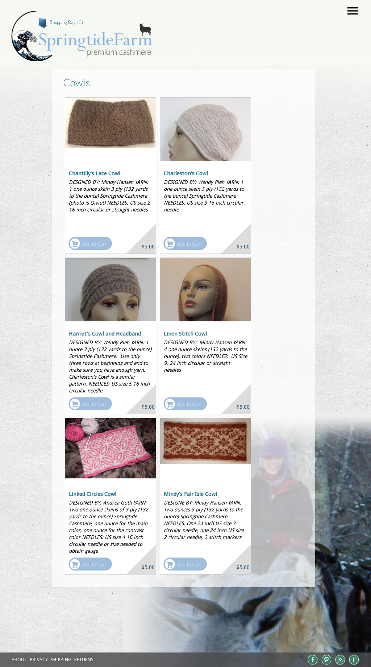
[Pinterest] (326, 664)
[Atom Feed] (340, 664)
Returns (83, 659)
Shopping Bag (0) (66, 22)
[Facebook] (313, 664)
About (19, 659)
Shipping (61, 659)
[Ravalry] (354, 664)
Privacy (39, 659)
